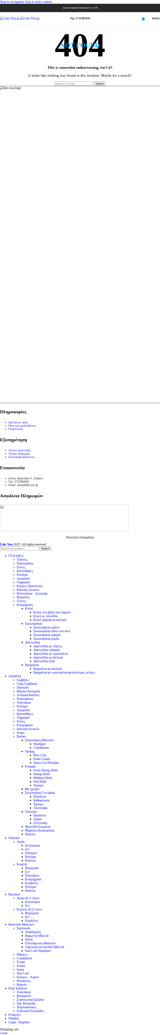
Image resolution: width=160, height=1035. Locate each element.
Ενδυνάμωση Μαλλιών (40, 943)
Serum (21, 966)
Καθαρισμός (41, 800)
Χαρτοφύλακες (27, 1007)
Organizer (23, 582)
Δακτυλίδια (32, 642)
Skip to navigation (12, 2)
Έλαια (21, 962)
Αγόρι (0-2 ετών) (28, 898)
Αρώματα (23, 578)
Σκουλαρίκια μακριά (46, 635)
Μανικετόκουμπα (28, 691)
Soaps (21, 732)
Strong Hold (41, 774)
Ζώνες (21, 567)
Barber (21, 736)
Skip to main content (38, 2)
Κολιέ (29, 608)
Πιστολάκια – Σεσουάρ (32, 593)
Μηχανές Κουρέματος (39, 830)
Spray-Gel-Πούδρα (46, 762)
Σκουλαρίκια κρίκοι (46, 627)
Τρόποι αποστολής (19, 450)
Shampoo (39, 744)
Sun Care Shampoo (38, 950)
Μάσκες (22, 954)
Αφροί (37, 819)
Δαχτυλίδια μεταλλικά (48, 657)
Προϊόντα (39, 796)
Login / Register (19, 1022)
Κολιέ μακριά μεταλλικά (49, 620)
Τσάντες (22, 559)
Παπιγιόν (23, 687)
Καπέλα (30, 860)
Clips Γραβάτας (27, 683)
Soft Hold (39, 781)
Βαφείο (21, 984)
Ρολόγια (22, 574)
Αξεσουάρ (40, 808)
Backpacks (24, 996)
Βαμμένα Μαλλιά (37, 935)
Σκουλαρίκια (33, 623)
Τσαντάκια (24, 702)
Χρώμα (38, 785)
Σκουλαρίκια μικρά (46, 638)
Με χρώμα (32, 789)
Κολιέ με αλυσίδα (45, 616)
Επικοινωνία (15, 429)
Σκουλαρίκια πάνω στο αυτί (51, 631)
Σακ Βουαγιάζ (26, 1003)
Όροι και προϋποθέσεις (22, 425)
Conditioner (41, 747)
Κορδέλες (31, 883)
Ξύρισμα (31, 811)
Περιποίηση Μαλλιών (39, 740)
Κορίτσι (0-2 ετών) (29, 909)
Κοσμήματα (25, 725)
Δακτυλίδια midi (44, 661)
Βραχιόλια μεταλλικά (47, 668)
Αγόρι (21, 841)
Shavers (30, 834)
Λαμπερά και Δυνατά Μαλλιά (44, 947)
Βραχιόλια (32, 665)
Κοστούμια (32, 845)
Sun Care (23, 973)
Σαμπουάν (23, 928)
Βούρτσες (23, 597)
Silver (29, 939)
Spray (20, 969)
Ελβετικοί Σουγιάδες (30, 1011)
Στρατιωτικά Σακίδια (30, 999)
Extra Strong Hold (45, 770)
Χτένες (21, 601)
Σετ (27, 849)
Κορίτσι (22, 864)
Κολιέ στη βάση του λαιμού (51, 612)
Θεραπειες (24, 981)
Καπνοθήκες (25, 571)
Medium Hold (42, 777)
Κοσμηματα (25, 605)
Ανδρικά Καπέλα (28, 695)
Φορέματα (32, 868)
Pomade (30, 766)
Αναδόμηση (33, 932)
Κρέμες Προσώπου (30, 586)
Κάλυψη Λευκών (28, 589)
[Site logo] (10, 18)
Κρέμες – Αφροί (28, 977)
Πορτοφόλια (25, 563)
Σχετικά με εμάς (18, 422)
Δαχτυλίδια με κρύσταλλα (50, 653)
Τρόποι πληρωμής (19, 453)
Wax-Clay (40, 755)
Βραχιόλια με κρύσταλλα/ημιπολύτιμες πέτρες (64, 672)
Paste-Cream (41, 759)
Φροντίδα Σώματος (37, 826)
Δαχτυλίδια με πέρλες (47, 646)
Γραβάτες (23, 680)
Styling (29, 751)
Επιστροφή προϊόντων (21, 457)
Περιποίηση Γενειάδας (40, 793)
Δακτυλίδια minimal (46, 650)
